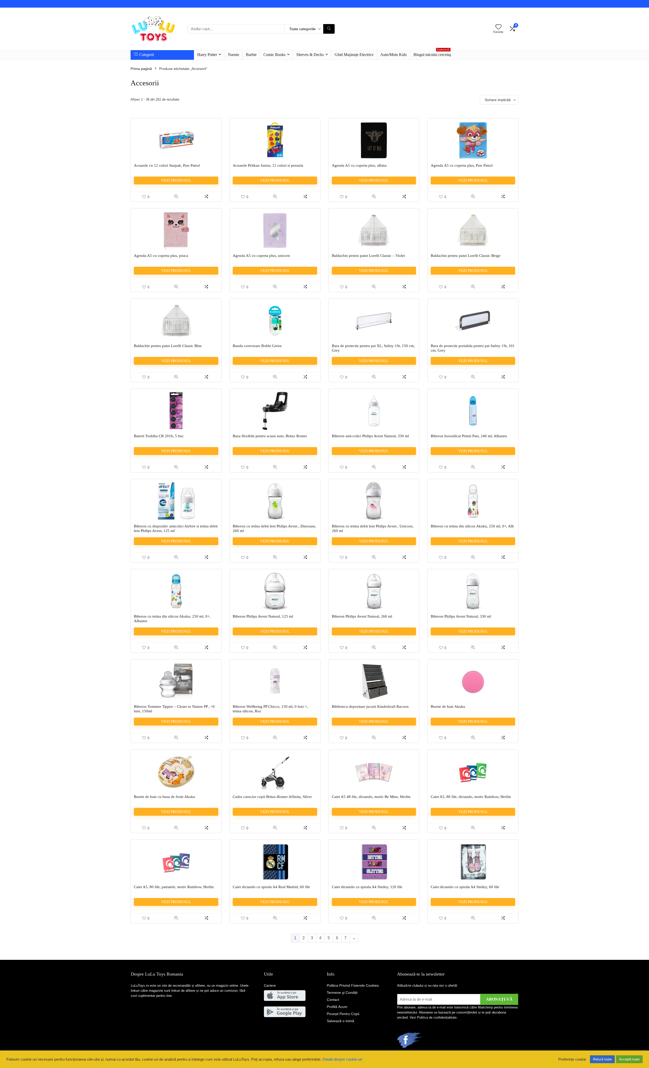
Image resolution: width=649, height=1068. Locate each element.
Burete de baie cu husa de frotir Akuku (164, 797)
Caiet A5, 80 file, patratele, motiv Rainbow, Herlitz (174, 887)
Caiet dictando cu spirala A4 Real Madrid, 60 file (271, 887)
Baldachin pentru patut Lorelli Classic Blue (168, 346)
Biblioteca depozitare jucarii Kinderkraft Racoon (370, 706)
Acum (337, 1007)
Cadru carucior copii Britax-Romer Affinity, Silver (272, 797)
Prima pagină (141, 69)
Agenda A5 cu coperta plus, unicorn (261, 256)
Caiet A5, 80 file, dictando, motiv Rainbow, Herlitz (471, 797)
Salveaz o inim (340, 1021)
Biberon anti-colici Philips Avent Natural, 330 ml (370, 436)
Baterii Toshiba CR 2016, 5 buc (159, 436)
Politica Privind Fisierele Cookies (353, 985)
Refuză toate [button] (602, 1059)
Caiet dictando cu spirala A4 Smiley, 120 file (367, 887)
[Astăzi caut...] (329, 29)
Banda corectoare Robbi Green (257, 346)
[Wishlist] (498, 27)
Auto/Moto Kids (393, 54)
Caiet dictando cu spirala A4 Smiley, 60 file (465, 887)
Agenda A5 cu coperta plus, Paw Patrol (462, 165)
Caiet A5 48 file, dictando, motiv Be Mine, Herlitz (371, 797)
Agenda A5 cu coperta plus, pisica (161, 256)
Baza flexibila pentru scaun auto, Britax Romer (270, 436)
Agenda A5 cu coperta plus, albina (359, 165)
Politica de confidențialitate (437, 1017)
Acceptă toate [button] (629, 1059)
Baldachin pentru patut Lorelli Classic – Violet (368, 256)
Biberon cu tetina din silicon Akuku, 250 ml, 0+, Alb (472, 526)
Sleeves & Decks (310, 54)
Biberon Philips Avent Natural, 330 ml (461, 616)
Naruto (233, 54)
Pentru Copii (343, 1014)
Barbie (251, 54)
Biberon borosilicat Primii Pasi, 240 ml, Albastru (469, 436)
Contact (333, 1000)
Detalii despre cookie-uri (342, 1059)
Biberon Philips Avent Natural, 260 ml (362, 616)
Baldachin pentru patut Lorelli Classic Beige (465, 256)
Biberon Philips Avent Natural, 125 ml (263, 616)
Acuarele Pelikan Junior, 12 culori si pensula (268, 165)
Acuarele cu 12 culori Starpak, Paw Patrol (167, 165)
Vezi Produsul (176, 180)
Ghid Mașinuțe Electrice (354, 54)
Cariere (270, 985)
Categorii (146, 54)
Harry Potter (207, 54)
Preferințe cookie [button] (572, 1059)
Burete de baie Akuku (448, 706)
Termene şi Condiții (342, 992)
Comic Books (274, 54)
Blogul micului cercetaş (432, 53)
